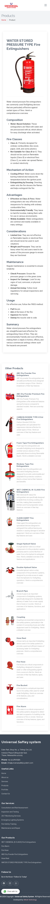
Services (4, 781)
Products (4, 785)
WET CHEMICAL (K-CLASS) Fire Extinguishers (18, 842)
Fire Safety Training (8, 824)
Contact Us (5, 794)
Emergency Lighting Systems (12, 820)
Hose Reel (5, 858)
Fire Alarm (5, 846)
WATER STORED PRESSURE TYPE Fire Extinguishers (21, 862)
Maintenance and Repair (10, 828)
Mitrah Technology (30, 900)
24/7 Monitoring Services (11, 816)
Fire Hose (4, 850)
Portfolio (4, 789)
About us (4, 777)
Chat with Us (12, 891)
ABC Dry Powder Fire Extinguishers (14, 854)
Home (3, 20)
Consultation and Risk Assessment (14, 808)
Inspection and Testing (10, 812)
